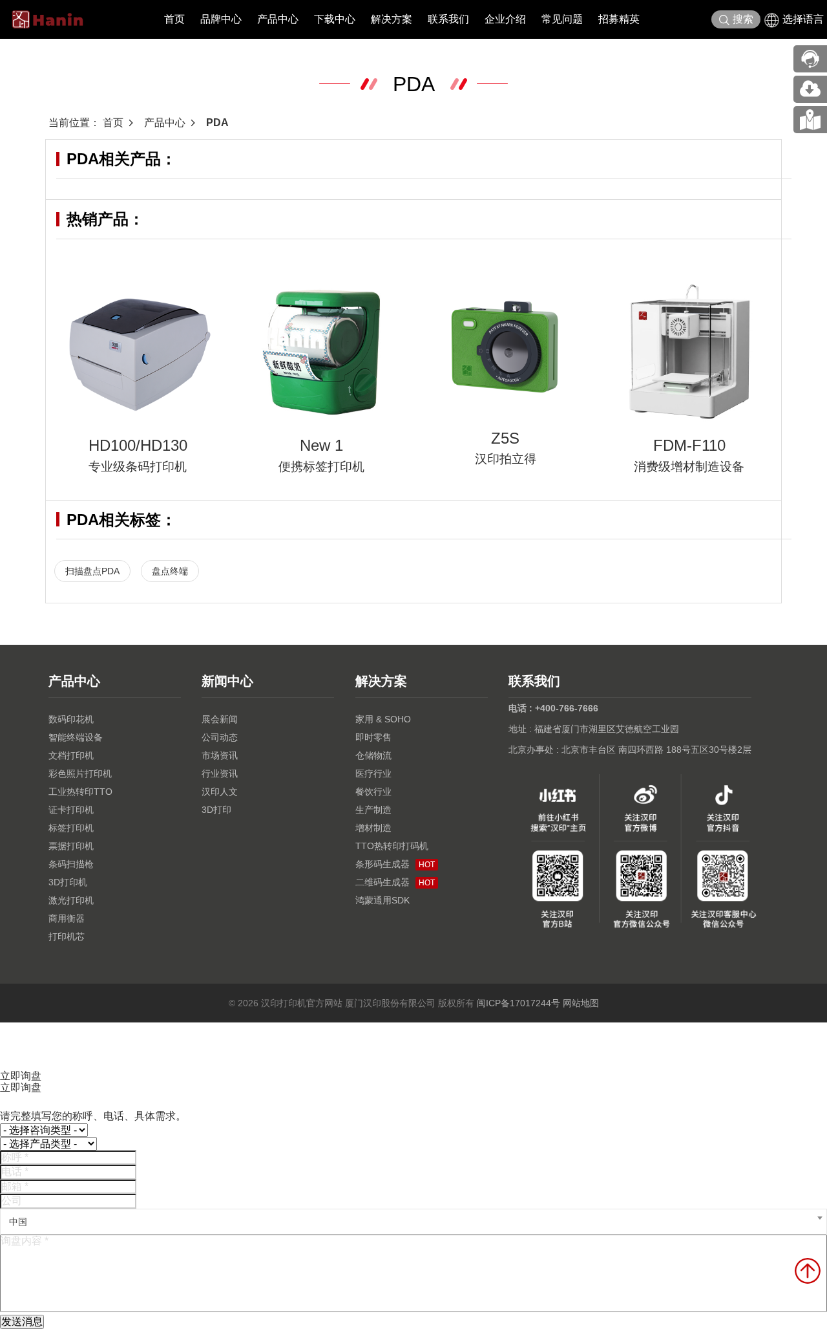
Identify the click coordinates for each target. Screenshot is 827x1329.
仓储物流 (373, 755)
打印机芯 (66, 936)
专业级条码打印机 (138, 466)
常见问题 (562, 19)
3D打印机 (67, 882)
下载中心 (334, 19)
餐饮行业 (373, 791)
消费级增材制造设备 (689, 466)
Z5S (505, 438)
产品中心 (277, 19)
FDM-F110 (689, 445)
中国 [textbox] (18, 1221)
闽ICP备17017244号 (518, 1003)
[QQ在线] (810, 119)
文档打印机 (71, 755)
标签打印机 (71, 828)
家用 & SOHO (383, 719)
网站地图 (581, 1003)
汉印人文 (220, 791)
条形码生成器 (395, 864)
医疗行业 (373, 773)
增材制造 (373, 828)
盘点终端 (170, 571)
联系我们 (448, 19)
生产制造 (373, 810)
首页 (174, 19)
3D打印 (216, 810)
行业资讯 (220, 773)
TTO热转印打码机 (391, 846)
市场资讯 (220, 755)
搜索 (743, 19)
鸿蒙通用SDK (382, 900)
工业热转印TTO (80, 791)
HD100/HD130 (138, 445)
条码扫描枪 (71, 864)
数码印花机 (71, 719)
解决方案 (391, 19)
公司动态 (220, 737)
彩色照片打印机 (80, 773)
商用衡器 (66, 918)
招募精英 (619, 19)
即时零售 (373, 737)
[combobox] (413, 1222)
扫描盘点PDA (92, 571)
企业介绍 (505, 19)
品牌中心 (221, 19)
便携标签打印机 (321, 466)
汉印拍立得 (505, 459)
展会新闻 (220, 719)
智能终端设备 (75, 737)
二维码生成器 (395, 882)
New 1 (321, 445)
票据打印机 (71, 846)
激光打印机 (71, 900)
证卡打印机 (71, 810)
